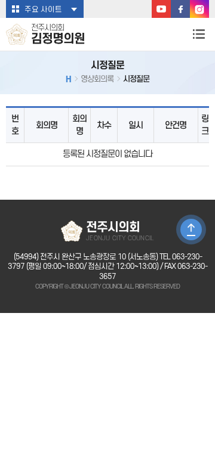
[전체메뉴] (198, 33)
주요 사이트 (43, 9)
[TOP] (191, 229)
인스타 (199, 9)
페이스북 (180, 9)
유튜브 (161, 9)
